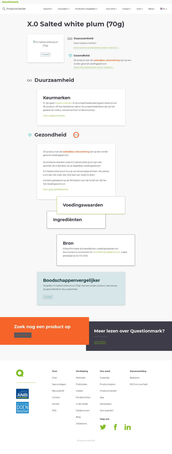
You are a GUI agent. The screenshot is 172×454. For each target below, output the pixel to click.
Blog (150, 9)
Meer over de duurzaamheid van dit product (96, 48)
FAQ (54, 410)
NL (164, 9)
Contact (56, 397)
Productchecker (16, 8)
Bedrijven (135, 378)
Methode (80, 378)
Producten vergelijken (85, 9)
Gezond (46, 9)
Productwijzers (107, 384)
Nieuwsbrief (58, 391)
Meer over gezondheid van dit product (93, 67)
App (102, 397)
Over (139, 9)
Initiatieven (81, 423)
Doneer (56, 404)
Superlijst (104, 378)
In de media (82, 404)
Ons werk (110, 9)
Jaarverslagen (59, 384)
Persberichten (83, 397)
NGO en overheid (138, 384)
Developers (105, 404)
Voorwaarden (106, 410)
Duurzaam (63, 9)
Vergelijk (45, 54)
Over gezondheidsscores (55, 189)
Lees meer (100, 342)
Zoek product (23, 335)
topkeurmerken (64, 103)
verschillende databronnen (106, 252)
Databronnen (83, 410)
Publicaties (81, 384)
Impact (125, 9)
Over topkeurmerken (54, 115)
